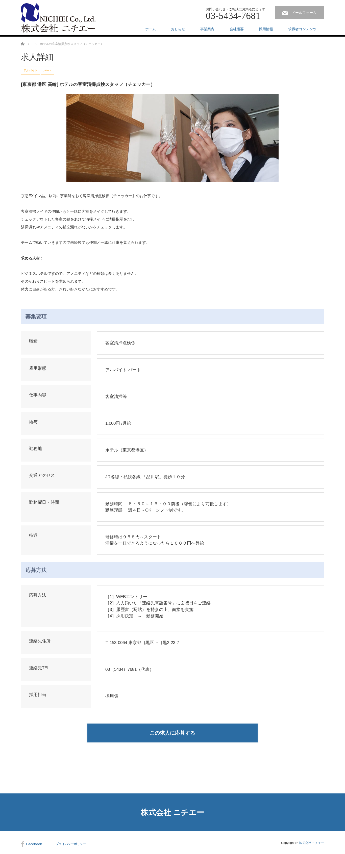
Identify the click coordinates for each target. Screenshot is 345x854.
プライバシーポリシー (71, 844)
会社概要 (237, 29)
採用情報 (266, 29)
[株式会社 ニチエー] (58, 18)
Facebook (34, 844)
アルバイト (30, 70)
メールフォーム (304, 13)
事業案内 (207, 29)
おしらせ (178, 29)
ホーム (150, 29)
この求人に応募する (172, 733)
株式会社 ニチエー (172, 812)
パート (47, 70)
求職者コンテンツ (302, 29)
